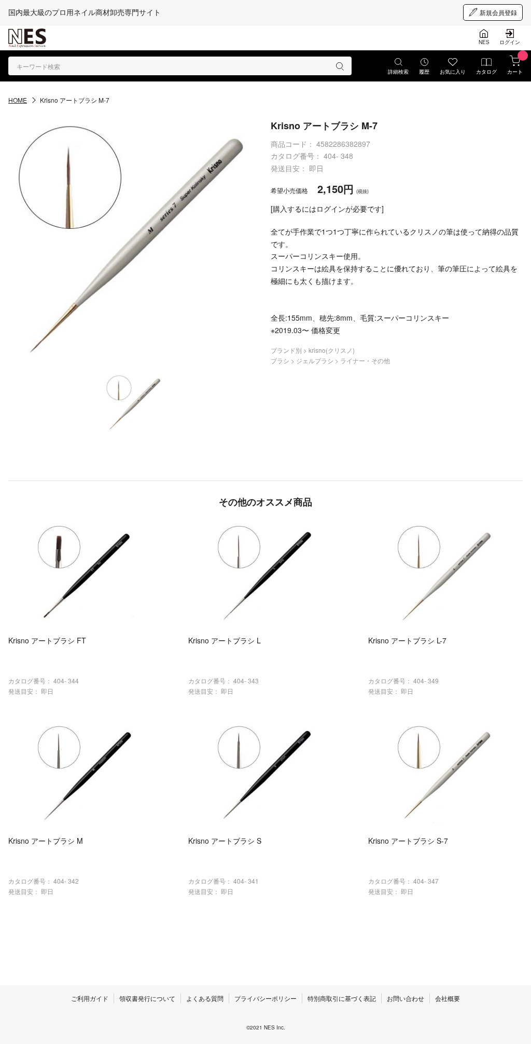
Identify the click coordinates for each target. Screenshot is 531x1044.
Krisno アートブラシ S (224, 840)
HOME (17, 99)
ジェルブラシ (315, 360)
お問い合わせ (405, 998)
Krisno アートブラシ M (45, 840)
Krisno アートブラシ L (224, 640)
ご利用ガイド (89, 998)
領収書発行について (147, 998)
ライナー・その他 (365, 360)
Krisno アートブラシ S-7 (408, 840)
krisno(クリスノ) (332, 350)
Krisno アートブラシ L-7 (407, 640)
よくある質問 (204, 998)
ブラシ (281, 360)
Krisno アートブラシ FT (47, 640)
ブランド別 (287, 350)
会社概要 (447, 998)
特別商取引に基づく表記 (342, 998)
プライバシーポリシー (265, 998)
